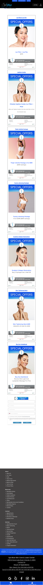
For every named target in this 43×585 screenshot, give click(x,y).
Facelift (8, 534)
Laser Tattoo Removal (12, 542)
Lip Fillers (9, 543)
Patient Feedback (11, 495)
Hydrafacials (10, 536)
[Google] (10, 578)
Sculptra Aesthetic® (11, 545)
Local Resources (10, 498)
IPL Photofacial (10, 538)
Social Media (10, 493)
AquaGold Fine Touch (12, 524)
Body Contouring (11, 525)
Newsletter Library (11, 491)
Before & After (10, 482)
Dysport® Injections (11, 533)
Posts (8, 477)
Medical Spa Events (11, 480)
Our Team (9, 475)
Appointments (10, 513)
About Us (9, 473)
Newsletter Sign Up (11, 504)
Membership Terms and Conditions (15, 502)
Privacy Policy (10, 486)
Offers (8, 500)
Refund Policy (10, 506)
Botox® (8, 527)
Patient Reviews (10, 497)
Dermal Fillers (10, 531)
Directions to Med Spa (12, 516)
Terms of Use (10, 484)
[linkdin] (33, 578)
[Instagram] (27, 578)
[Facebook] (21, 578)
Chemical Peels (10, 529)
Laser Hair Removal (11, 540)
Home (5, 8)
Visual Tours (9, 478)
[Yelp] (15, 578)
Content (9, 507)
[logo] (6, 5)
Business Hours (10, 518)
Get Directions (10, 515)
